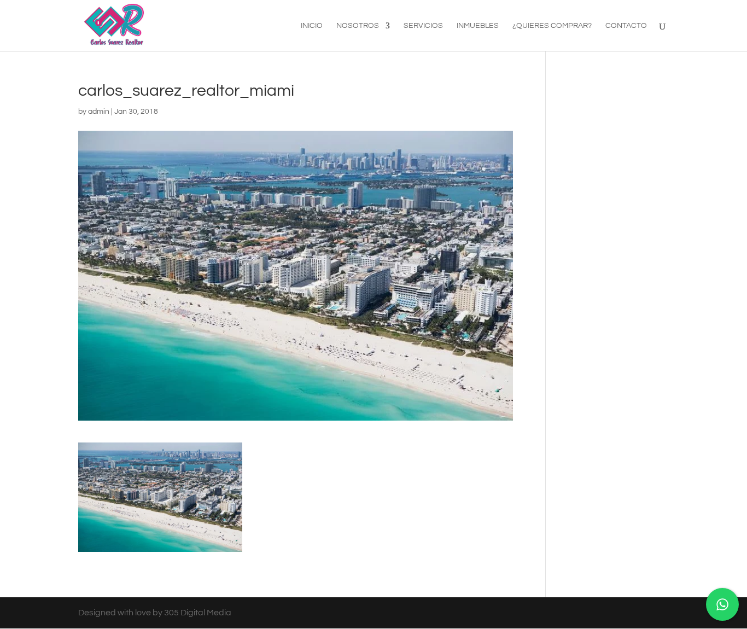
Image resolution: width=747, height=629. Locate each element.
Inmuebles (478, 26)
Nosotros (357, 26)
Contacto (626, 26)
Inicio (312, 26)
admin (98, 111)
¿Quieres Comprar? (552, 26)
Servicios (423, 26)
